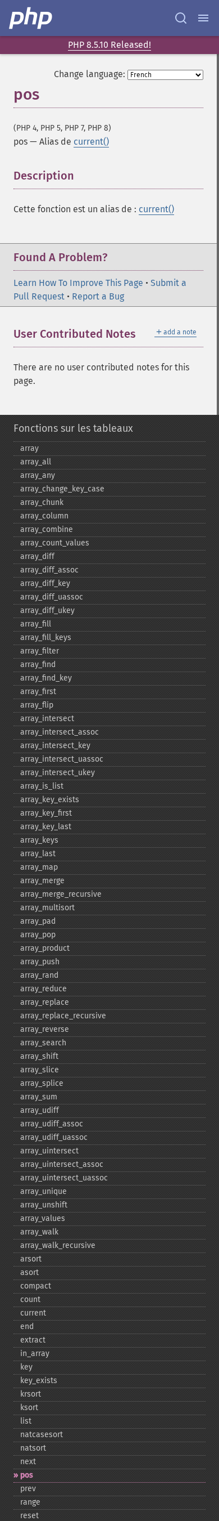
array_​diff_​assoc (49, 570)
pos (26, 1475)
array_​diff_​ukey (47, 610)
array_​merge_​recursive (61, 894)
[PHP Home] (31, 18)
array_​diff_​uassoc (51, 597)
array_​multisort (47, 907)
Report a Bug (98, 296)
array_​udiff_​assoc (51, 1124)
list (25, 1421)
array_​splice (41, 1083)
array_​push (40, 962)
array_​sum (38, 1097)
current (33, 1313)
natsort (33, 1448)
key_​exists (38, 1380)
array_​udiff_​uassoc (54, 1137)
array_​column (44, 516)
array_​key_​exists (49, 799)
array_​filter (39, 651)
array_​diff (37, 556)
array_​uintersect (49, 1151)
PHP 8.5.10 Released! (109, 44)
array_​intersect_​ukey (57, 772)
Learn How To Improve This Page (78, 283)
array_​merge (42, 880)
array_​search (43, 1043)
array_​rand (39, 975)
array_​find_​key (46, 678)
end (27, 1326)
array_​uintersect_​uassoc (64, 1178)
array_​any (37, 475)
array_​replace (44, 1002)
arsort (31, 1259)
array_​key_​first (46, 813)
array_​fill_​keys (45, 637)
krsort (30, 1394)
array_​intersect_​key (55, 745)
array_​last (38, 853)
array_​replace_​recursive (63, 1016)
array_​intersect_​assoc (59, 732)
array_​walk (39, 1232)
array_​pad (38, 921)
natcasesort (41, 1434)
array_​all (35, 462)
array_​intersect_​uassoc (61, 759)
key (26, 1367)
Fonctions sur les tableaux (73, 428)
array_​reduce (43, 989)
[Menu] (203, 18)
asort (29, 1272)
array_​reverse (44, 1029)
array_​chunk (41, 502)
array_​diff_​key (45, 583)
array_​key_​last (45, 826)
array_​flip (36, 705)
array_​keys (39, 840)
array (29, 448)
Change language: (89, 74)
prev (28, 1488)
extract (32, 1340)
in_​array (34, 1353)
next (28, 1461)
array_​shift (39, 1056)
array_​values (42, 1218)
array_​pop (38, 935)
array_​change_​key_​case (62, 489)
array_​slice (39, 1070)
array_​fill (35, 624)
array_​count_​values (54, 543)
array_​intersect (47, 718)
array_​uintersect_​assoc (61, 1164)
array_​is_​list (41, 786)
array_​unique (43, 1191)
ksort (29, 1407)
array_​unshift (43, 1205)
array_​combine (46, 529)
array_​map (39, 867)
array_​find (38, 664)
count (30, 1299)
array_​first (38, 691)
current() (91, 141)
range (30, 1502)
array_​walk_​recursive (57, 1245)
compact (35, 1286)
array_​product (45, 948)
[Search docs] (181, 18)
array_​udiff (39, 1110)
